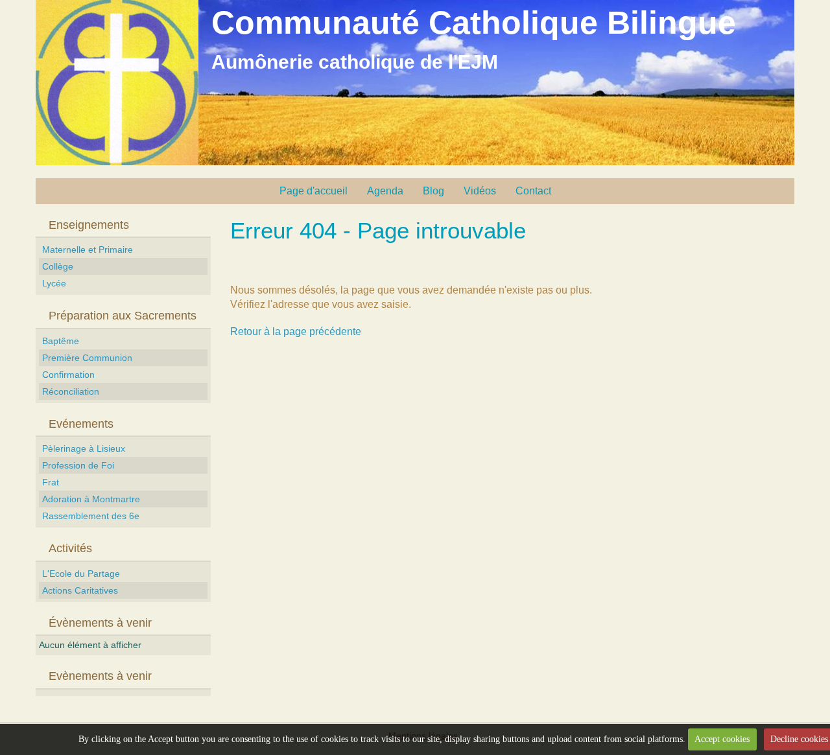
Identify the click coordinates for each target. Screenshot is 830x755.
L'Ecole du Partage (81, 573)
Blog (433, 190)
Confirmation (68, 374)
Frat (50, 482)
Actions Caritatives (80, 590)
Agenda (385, 190)
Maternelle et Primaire (87, 249)
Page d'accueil (313, 190)
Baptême (60, 341)
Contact (533, 190)
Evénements (81, 423)
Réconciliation (70, 391)
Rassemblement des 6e (90, 516)
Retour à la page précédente (295, 331)
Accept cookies (722, 739)
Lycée (54, 283)
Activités (70, 548)
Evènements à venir (100, 675)
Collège (57, 266)
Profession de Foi (78, 465)
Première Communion (87, 358)
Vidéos (480, 190)
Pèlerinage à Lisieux (83, 448)
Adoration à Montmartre (91, 499)
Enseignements (89, 224)
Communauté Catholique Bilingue (473, 23)
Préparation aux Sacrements (122, 315)
